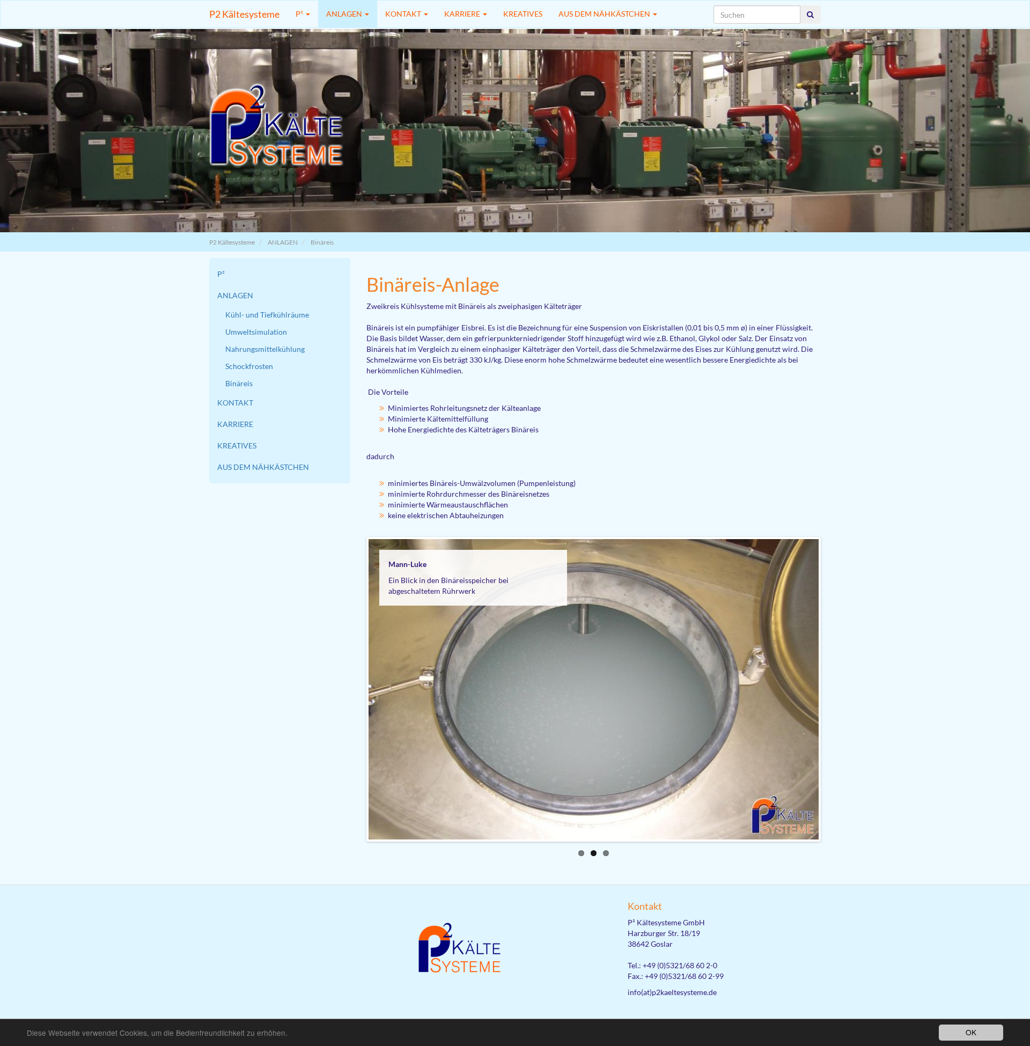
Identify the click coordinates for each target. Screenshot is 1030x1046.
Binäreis (322, 242)
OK (971, 1032)
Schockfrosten (249, 366)
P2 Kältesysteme (244, 14)
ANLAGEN (345, 13)
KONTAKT (404, 13)
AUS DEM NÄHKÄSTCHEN (605, 13)
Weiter (834, 689)
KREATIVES (522, 13)
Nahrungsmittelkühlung (265, 348)
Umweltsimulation (256, 331)
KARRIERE (463, 13)
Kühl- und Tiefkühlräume (267, 314)
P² (300, 13)
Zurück (352, 689)
